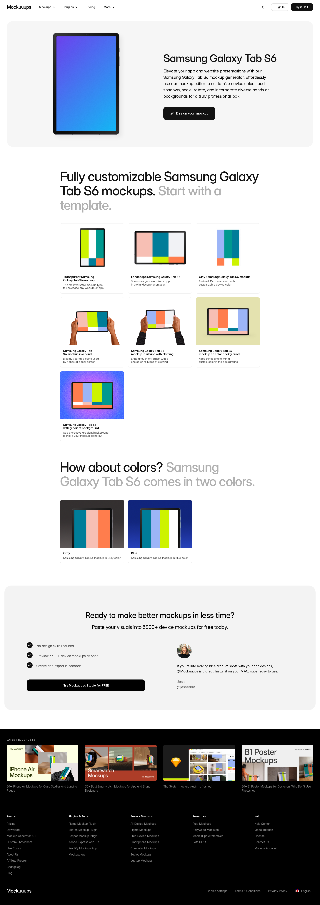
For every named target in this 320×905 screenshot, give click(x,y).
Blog (9, 873)
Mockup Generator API (21, 836)
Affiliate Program (17, 860)
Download (13, 830)
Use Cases (14, 848)
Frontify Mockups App (83, 848)
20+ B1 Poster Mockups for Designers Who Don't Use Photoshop (276, 788)
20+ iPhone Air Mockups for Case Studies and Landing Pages (42, 788)
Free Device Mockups (145, 836)
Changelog (14, 867)
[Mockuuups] (19, 7)
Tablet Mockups (141, 854)
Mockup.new (77, 854)
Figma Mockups (141, 830)
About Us (13, 854)
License (259, 836)
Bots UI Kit (199, 842)
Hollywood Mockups (205, 830)
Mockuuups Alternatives (207, 836)
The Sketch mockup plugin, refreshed (187, 786)
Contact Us (261, 842)
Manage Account (265, 848)
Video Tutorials (264, 830)
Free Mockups (201, 824)
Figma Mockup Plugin (82, 824)
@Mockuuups (187, 671)
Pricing (90, 7)
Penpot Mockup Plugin (83, 836)
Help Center (262, 824)
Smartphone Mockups (145, 842)
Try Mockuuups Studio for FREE (86, 685)
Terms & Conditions (248, 890)
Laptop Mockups (142, 860)
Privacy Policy (277, 890)
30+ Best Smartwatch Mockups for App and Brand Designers (117, 788)
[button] (47, 7)
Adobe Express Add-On (84, 842)
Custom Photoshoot (19, 842)
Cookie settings (217, 890)
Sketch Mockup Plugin (83, 830)
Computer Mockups (143, 848)
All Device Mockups (143, 824)
